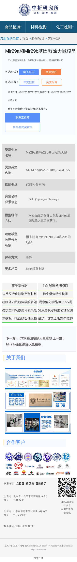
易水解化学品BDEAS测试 (55, 303)
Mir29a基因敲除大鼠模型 (23, 344)
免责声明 (38, 558)
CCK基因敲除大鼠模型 (36, 338)
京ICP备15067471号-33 (16, 545)
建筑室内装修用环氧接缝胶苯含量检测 (19, 311)
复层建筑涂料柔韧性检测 (55, 310)
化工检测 (64, 27)
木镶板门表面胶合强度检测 (19, 320)
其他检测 (54, 38)
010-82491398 (25, 526)
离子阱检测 (19, 285)
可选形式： (12, 71)
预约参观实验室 (22, 127)
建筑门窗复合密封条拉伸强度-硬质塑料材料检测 (55, 320)
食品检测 (13, 27)
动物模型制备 (35, 268)
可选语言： (12, 82)
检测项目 (38, 38)
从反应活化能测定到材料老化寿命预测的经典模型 (19, 295)
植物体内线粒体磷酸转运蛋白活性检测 (19, 303)
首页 (25, 38)
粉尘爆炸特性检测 (55, 294)
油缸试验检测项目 (55, 285)
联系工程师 (22, 117)
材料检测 (38, 27)
